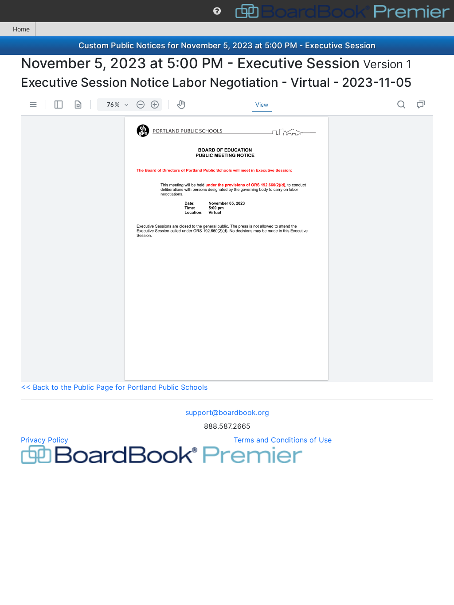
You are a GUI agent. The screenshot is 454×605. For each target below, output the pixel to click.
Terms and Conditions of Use (283, 439)
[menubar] (227, 11)
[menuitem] (217, 11)
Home (21, 29)
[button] (217, 11)
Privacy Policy (44, 439)
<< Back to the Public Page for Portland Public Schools (114, 387)
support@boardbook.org (227, 412)
